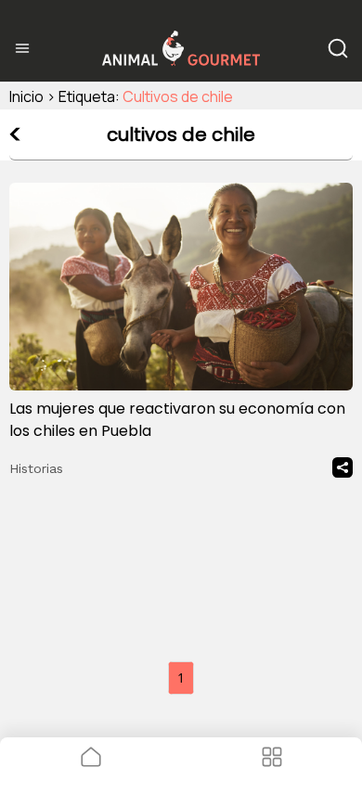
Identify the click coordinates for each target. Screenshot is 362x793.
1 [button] (181, 677)
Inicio (26, 96)
